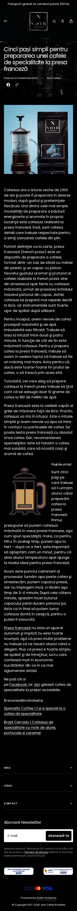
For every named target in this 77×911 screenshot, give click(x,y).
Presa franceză (17, 627)
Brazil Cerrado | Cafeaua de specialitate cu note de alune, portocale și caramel (30, 727)
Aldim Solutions (46, 898)
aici (37, 684)
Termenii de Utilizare (36, 852)
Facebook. (18, 684)
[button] (5, 21)
